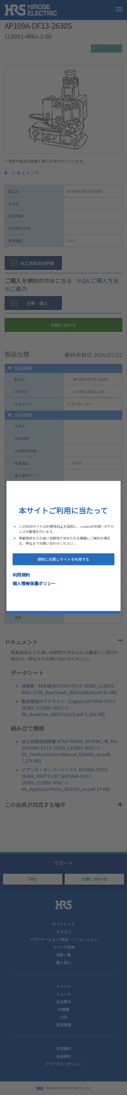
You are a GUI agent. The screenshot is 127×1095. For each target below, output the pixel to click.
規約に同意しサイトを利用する (63, 559)
